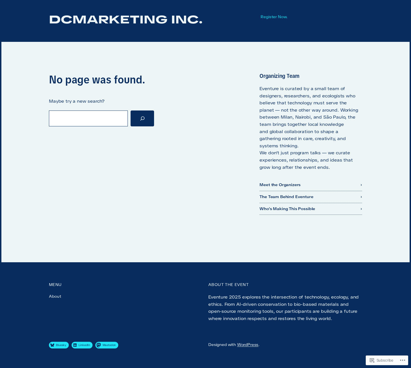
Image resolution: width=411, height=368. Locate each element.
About (55, 296)
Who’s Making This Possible (287, 208)
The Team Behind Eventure (286, 196)
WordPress (248, 344)
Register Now (273, 16)
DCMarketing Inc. (126, 19)
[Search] (142, 118)
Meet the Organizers (280, 184)
